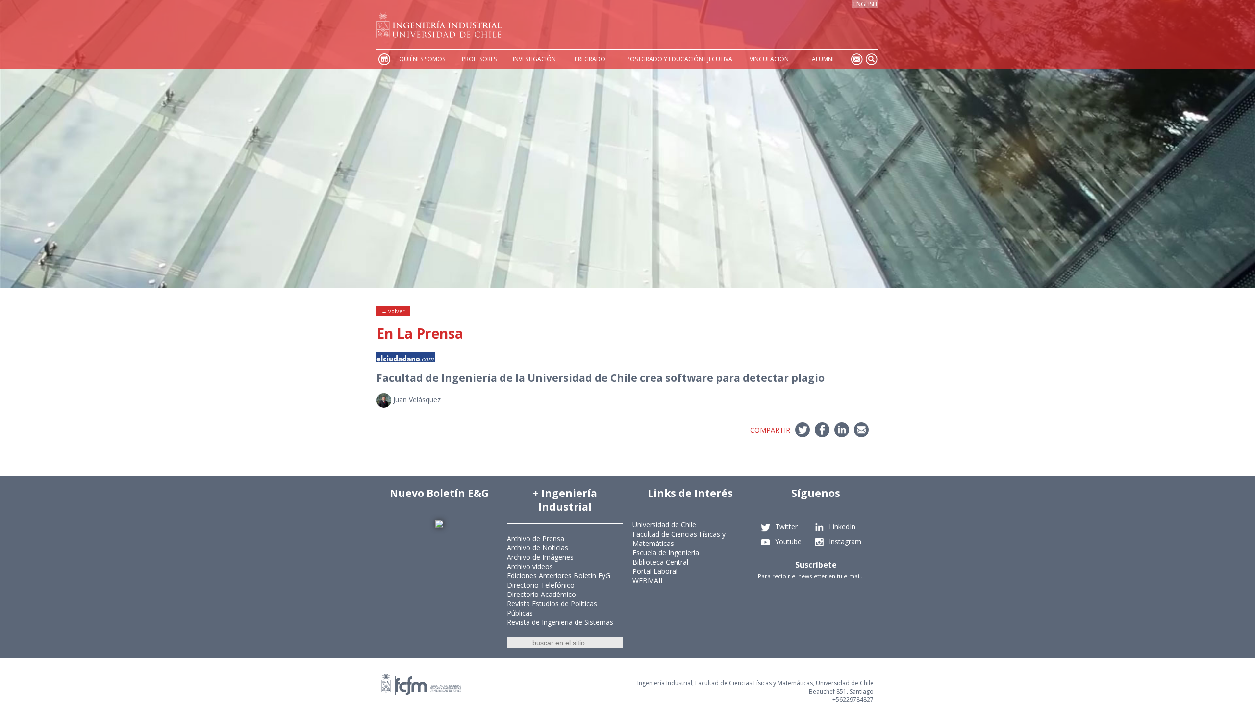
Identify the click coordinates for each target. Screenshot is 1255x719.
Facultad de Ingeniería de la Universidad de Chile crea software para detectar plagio (600, 378)
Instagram (845, 541)
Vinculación (769, 59)
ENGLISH (865, 4)
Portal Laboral (655, 571)
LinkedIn (842, 526)
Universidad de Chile (664, 524)
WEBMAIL (648, 580)
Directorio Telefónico (541, 585)
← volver (393, 311)
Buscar (871, 59)
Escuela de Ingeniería (665, 552)
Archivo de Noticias (537, 547)
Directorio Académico (541, 594)
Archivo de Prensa (535, 538)
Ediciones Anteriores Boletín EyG (558, 575)
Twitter (786, 526)
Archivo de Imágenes (540, 557)
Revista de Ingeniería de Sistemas (560, 622)
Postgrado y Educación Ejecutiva (679, 59)
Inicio (383, 59)
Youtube (788, 541)
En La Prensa (419, 333)
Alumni (823, 59)
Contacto (856, 59)
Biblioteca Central (660, 562)
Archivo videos (530, 566)
